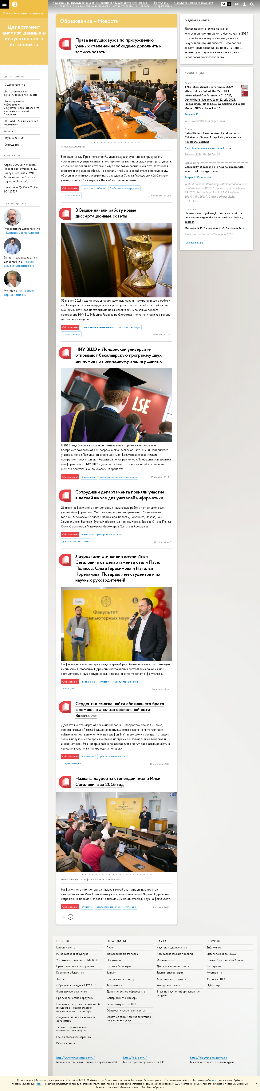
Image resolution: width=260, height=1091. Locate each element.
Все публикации (194, 242)
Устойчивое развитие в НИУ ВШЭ (77, 960)
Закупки (61, 979)
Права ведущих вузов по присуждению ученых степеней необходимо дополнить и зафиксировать (118, 46)
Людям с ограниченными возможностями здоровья (72, 1028)
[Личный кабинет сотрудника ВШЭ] (244, 4)
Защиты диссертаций (170, 972)
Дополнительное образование (126, 991)
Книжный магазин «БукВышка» (225, 960)
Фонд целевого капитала (72, 991)
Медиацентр (215, 972)
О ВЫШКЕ (63, 941)
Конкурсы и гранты (168, 985)
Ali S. (188, 148)
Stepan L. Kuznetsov (198, 177)
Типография (214, 966)
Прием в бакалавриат (120, 966)
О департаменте (14, 84)
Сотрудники (12, 144)
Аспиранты (11, 131)
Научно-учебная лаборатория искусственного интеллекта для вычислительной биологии (21, 107)
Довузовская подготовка (122, 953)
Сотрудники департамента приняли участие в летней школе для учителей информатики (119, 495)
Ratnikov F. (218, 148)
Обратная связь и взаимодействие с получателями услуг (129, 1018)
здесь (214, 1080)
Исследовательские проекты (175, 953)
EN (228, 4)
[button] (60, 99)
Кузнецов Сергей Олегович (23, 232)
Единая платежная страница (73, 1037)
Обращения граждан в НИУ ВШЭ (76, 985)
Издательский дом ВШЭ (221, 953)
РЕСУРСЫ (213, 941)
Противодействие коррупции (74, 998)
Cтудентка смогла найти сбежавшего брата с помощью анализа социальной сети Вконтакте (119, 709)
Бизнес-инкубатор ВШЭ (121, 1004)
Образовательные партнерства (126, 1010)
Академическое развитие (172, 979)
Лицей (110, 947)
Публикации (194, 73)
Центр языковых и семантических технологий (21, 93)
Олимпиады (114, 960)
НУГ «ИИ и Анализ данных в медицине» (21, 122)
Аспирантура (115, 985)
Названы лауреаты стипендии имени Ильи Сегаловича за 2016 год (117, 781)
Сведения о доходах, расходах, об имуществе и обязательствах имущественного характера (78, 1007)
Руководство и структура (72, 953)
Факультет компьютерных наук (24, 13)
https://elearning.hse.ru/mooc (208, 1057)
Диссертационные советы (173, 966)
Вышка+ (111, 972)
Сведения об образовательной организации (75, 1018)
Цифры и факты (66, 947)
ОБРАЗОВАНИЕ (117, 941)
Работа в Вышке (65, 1043)
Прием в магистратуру (121, 979)
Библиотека (214, 947)
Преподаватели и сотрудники (75, 966)
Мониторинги (165, 960)
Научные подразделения (172, 947)
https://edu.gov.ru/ (135, 1057)
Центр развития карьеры (122, 998)
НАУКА (162, 941)
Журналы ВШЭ (216, 979)
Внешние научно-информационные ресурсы (178, 993)
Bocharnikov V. (201, 148)
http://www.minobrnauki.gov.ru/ (75, 1057)
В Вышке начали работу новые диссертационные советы (105, 213)
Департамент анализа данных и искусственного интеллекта (24, 35)
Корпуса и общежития (70, 972)
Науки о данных (14, 138)
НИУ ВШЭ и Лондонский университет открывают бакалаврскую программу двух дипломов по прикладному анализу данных (118, 355)
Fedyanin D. (192, 114)
